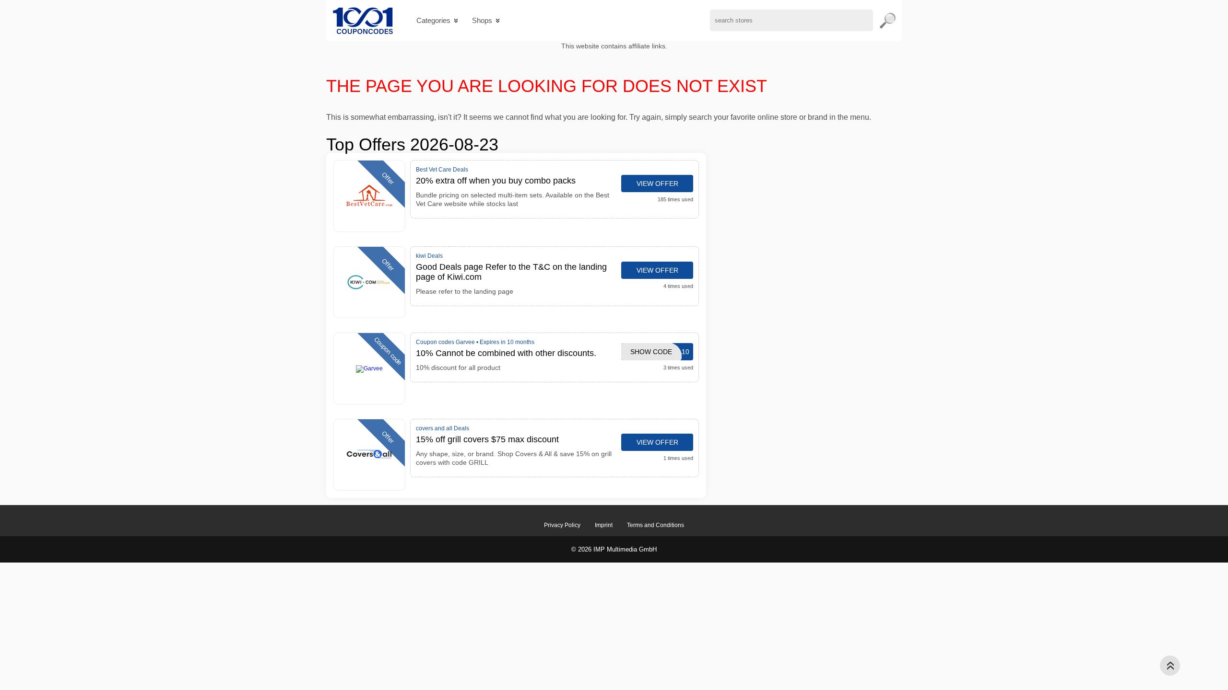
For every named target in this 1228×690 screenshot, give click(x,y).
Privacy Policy (562, 525)
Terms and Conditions (655, 525)
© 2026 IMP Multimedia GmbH (614, 549)
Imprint (604, 525)
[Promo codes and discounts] (363, 20)
